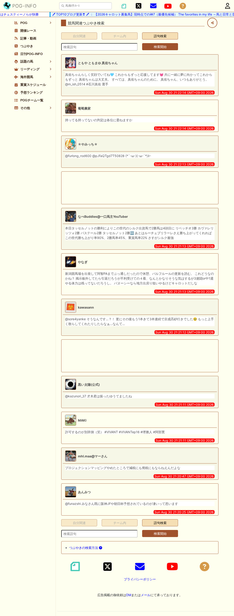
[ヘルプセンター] (183, 6)
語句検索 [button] (160, 36)
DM (128, 595)
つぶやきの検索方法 (84, 548)
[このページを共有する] (212, 23)
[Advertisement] (139, 187)
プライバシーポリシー (140, 579)
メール (145, 595)
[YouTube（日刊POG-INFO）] (168, 6)
